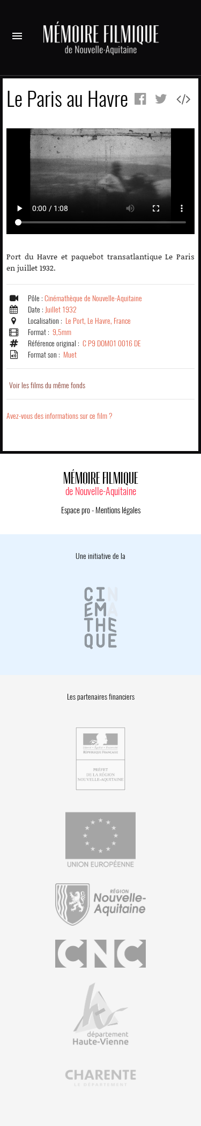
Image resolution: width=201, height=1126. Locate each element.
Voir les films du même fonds (47, 385)
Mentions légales (117, 510)
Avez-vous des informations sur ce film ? (59, 416)
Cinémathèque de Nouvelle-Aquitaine (93, 298)
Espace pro (75, 510)
